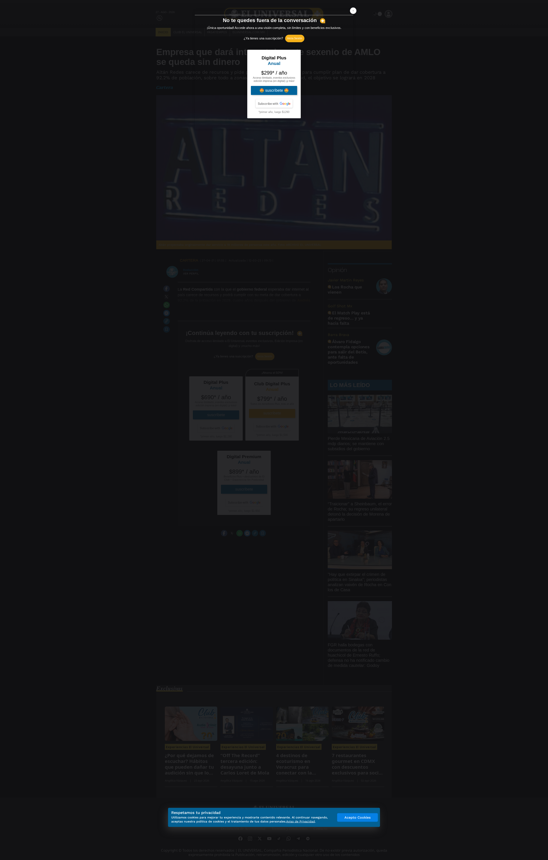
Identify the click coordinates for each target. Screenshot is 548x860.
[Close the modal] (353, 11)
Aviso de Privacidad (300, 821)
